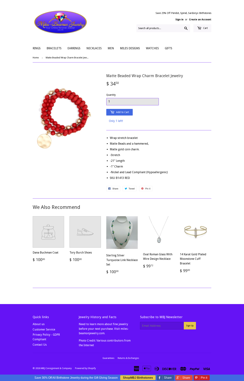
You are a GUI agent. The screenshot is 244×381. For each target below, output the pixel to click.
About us (38, 324)
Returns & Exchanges (128, 358)
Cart (205, 28)
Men (111, 48)
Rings (37, 48)
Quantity (111, 94)
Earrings (74, 48)
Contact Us (40, 344)
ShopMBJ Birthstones (138, 377)
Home (36, 57)
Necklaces (94, 48)
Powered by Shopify (85, 368)
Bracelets (54, 48)
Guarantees (108, 358)
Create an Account (200, 19)
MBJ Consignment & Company (56, 368)
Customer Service (44, 329)
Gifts (168, 48)
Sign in (179, 19)
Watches (152, 48)
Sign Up (190, 325)
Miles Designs (130, 48)
